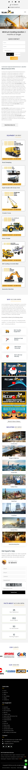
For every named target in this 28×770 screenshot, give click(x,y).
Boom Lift (6, 723)
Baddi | (22, 756)
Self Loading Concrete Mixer (10, 732)
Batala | (17, 758)
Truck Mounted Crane (8, 730)
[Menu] (25, 12)
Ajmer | (10, 754)
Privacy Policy (13, 767)
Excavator (6, 707)
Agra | (2, 754)
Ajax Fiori (5, 712)
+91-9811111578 (14, 4)
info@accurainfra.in (15, 7)
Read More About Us (10, 125)
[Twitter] (9, 2)
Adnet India (19, 767)
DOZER (5, 721)
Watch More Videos (14, 421)
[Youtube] (16, 2)
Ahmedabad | (6, 754)
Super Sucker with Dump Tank (10, 716)
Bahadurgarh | (4, 758)
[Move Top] (25, 767)
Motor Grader (7, 709)
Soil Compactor (7, 710)
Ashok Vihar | (7, 756)
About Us (6, 692)
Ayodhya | (18, 756)
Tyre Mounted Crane (8, 728)
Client (5, 694)
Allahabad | (18, 754)
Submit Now (14, 592)
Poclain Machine (7, 719)
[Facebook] (12, 2)
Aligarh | (14, 754)
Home (5, 690)
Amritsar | (3, 756)
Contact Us (6, 699)
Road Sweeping (7, 718)
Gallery (5, 698)
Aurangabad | (13, 756)
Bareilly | (13, 758)
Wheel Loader (7, 725)
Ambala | (23, 754)
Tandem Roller (7, 727)
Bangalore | (9, 758)
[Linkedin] (19, 2)
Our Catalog (6, 696)
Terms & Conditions (6, 767)
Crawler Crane (7, 714)
